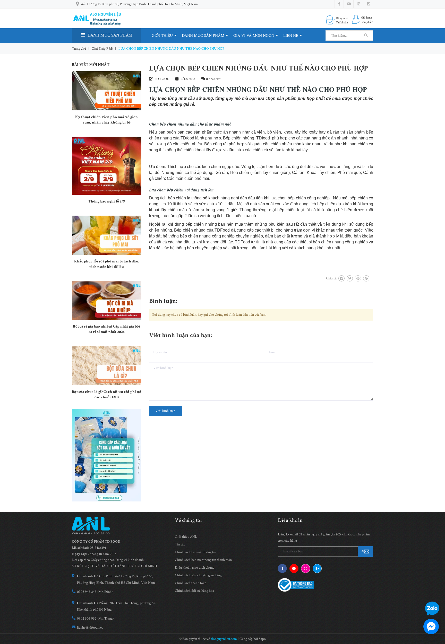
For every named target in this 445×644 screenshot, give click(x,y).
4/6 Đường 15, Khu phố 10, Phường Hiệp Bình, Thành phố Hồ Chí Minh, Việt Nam (139, 4)
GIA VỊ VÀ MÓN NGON (253, 35)
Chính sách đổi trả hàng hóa (194, 590)
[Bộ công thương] (296, 584)
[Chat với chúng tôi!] (431, 626)
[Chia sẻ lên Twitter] (350, 278)
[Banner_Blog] (106, 455)
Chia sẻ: (331, 278)
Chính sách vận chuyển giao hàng (198, 575)
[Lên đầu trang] (437, 593)
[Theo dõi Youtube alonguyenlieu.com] (349, 4)
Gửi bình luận (165, 411)
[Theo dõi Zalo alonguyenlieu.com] (317, 568)
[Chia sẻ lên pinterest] (358, 278)
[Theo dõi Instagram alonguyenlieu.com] (358, 4)
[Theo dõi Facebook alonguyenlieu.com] (339, 4)
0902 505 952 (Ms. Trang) (95, 618)
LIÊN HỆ (290, 35)
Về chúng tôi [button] (188, 520)
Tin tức (180, 544)
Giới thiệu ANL (186, 536)
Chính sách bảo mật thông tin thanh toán (203, 560)
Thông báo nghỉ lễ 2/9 (106, 201)
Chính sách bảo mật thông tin (195, 552)
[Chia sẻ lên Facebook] (341, 278)
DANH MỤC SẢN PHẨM (203, 35)
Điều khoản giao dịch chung (194, 567)
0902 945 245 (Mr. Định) (95, 591)
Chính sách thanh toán (190, 583)
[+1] (366, 278)
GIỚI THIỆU (162, 35)
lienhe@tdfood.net (90, 627)
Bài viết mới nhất (90, 64)
